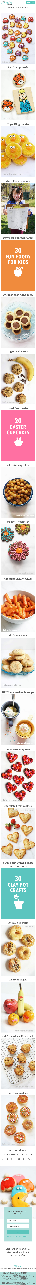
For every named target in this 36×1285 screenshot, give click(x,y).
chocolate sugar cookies (18, 578)
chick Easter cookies (18, 180)
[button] (30, 2)
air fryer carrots (18, 635)
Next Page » (28, 1159)
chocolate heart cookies (18, 805)
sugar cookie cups (18, 351)
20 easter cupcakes (18, 465)
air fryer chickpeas (18, 521)
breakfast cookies (18, 408)
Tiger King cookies (18, 124)
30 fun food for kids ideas (18, 294)
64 (19, 1159)
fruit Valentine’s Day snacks (18, 1036)
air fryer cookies (18, 1093)
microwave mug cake (18, 749)
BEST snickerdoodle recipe (18, 692)
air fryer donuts (18, 1149)
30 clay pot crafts (18, 922)
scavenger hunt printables (18, 237)
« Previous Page (11, 1154)
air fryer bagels (18, 979)
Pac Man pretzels (18, 67)
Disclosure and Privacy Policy (17, 1236)
